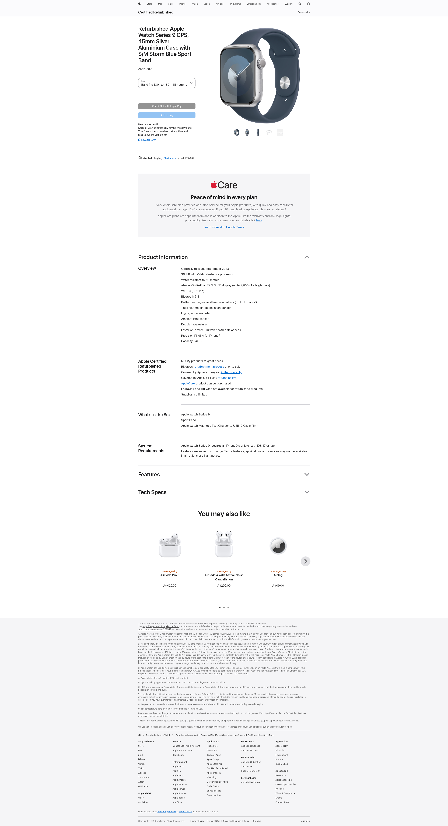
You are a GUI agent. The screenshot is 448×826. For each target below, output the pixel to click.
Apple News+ (179, 789)
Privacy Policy (197, 821)
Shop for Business (249, 750)
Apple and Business (250, 746)
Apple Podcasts (180, 793)
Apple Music (178, 766)
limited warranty (231, 372)
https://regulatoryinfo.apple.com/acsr (161, 626)
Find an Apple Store (167, 811)
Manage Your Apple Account (186, 746)
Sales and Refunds (232, 821)
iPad (140, 755)
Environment (281, 755)
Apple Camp (213, 759)
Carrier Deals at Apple (217, 782)
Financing (211, 777)
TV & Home (143, 777)
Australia (305, 821)
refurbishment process (209, 366)
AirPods (142, 773)
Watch (141, 764)
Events (278, 798)
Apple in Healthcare (250, 782)
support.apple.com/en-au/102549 (154, 629)
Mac (140, 750)
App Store (177, 802)
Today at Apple (214, 755)
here (259, 220)
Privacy (279, 759)
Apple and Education (251, 762)
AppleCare (188, 383)
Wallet (141, 798)
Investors (279, 789)
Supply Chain (281, 764)
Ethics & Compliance (285, 793)
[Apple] (139, 734)
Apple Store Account (182, 750)
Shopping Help (214, 791)
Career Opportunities (285, 784)
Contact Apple (282, 802)
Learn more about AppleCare (223, 227)
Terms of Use (213, 821)
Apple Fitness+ (180, 784)
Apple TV (177, 771)
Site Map (257, 821)
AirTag (141, 782)
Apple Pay (143, 802)
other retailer (185, 811)
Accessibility (281, 746)
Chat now (169, 158)
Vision (141, 768)
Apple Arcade (179, 780)
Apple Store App (214, 764)
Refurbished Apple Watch (158, 735)
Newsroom (280, 775)
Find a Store (213, 746)
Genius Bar (212, 750)
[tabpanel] (260, 76)
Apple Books (179, 798)
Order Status (213, 786)
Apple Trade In (214, 773)
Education (280, 750)
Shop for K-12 (247, 766)
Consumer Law (214, 795)
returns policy (227, 378)
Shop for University (250, 771)
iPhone (141, 759)
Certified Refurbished (155, 12)
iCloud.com (178, 755)
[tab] (237, 133)
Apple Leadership (283, 780)
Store (141, 746)
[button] (300, 4)
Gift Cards (143, 786)
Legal (246, 821)
